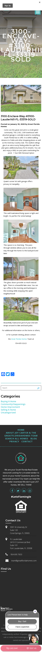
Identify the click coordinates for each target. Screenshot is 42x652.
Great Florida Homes (19, 339)
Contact (27, 441)
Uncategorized (8, 412)
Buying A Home (8, 401)
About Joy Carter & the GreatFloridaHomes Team (21, 434)
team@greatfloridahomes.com (24, 560)
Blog (33, 438)
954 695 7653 (16, 554)
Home (21, 429)
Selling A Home (8, 409)
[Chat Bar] (21, 648)
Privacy (14, 441)
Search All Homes (16, 438)
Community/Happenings (13, 404)
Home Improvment (10, 407)
